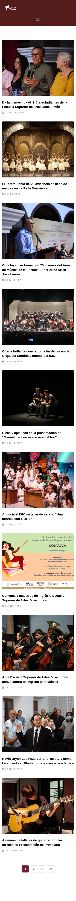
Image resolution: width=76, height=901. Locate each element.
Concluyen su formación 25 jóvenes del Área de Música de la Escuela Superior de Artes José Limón (36, 270)
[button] (38, 19)
